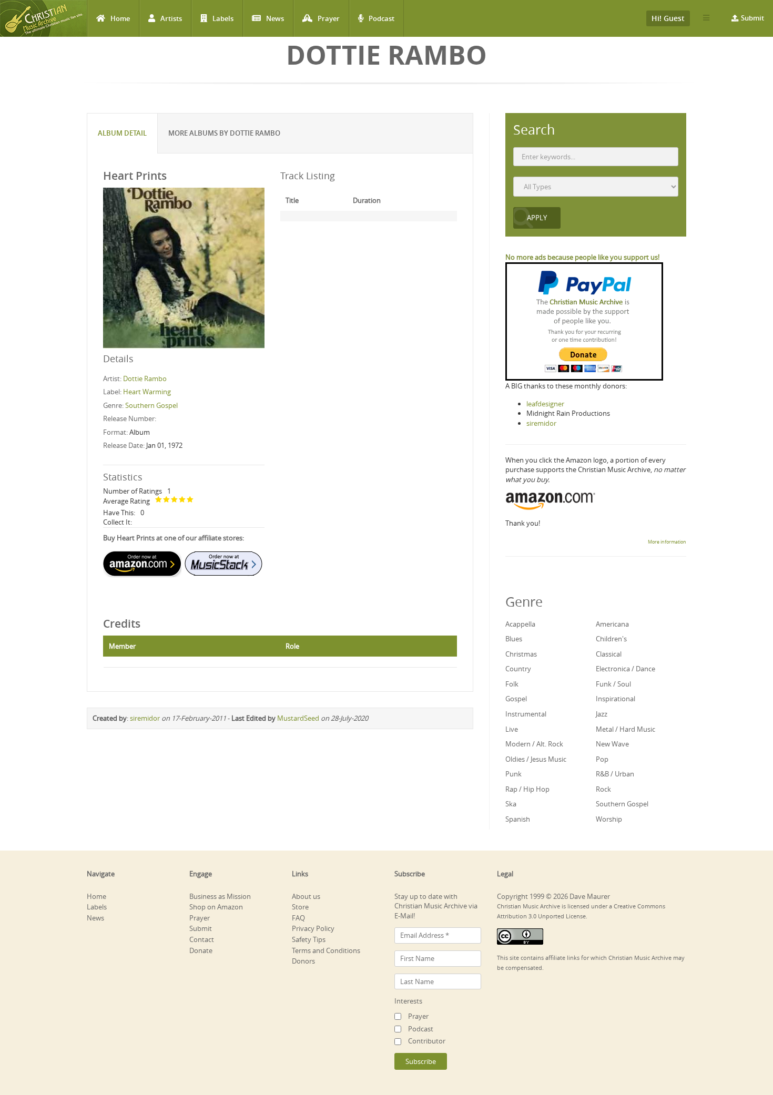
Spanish (517, 819)
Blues (513, 638)
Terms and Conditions (326, 950)
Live (511, 729)
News (275, 18)
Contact (201, 939)
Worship (609, 819)
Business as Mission (220, 896)
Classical (609, 654)
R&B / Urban (615, 774)
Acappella (520, 624)
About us (306, 896)
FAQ (298, 918)
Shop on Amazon (216, 907)
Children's (611, 638)
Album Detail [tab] (122, 133)
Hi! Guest (668, 18)
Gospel (516, 698)
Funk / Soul (613, 684)
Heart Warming (147, 391)
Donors (303, 961)
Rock (603, 789)
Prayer (329, 18)
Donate (200, 950)
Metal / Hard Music (625, 729)
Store (300, 907)
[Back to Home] (43, 18)
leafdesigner (545, 403)
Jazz (601, 714)
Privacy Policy (313, 928)
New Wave (612, 744)
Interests (408, 1001)
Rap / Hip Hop (527, 789)
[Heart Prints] (184, 267)
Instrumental (525, 714)
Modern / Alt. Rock (534, 744)
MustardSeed (298, 718)
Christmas (521, 654)
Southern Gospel (151, 405)
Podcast (381, 18)
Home (120, 18)
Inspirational (615, 698)
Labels (222, 18)
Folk (511, 684)
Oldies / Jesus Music (535, 759)
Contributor (426, 1041)
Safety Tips (309, 939)
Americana (612, 624)
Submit (752, 18)
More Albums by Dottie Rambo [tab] (224, 133)
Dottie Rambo (145, 378)
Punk (513, 774)
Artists (171, 18)
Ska (510, 804)
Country (518, 668)
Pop (602, 759)
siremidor (145, 718)
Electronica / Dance (625, 668)
